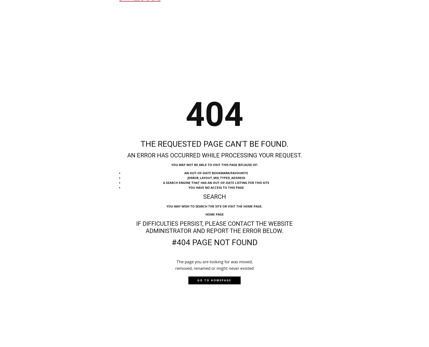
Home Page (214, 214)
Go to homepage (214, 280)
